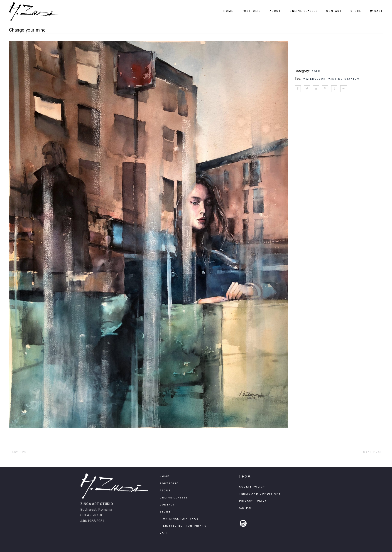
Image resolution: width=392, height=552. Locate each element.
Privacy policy (253, 501)
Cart (164, 533)
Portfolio (169, 483)
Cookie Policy (252, 487)
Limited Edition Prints (184, 526)
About (165, 491)
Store (165, 512)
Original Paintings (181, 519)
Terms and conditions (260, 494)
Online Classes (174, 498)
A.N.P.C (245, 508)
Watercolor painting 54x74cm (331, 79)
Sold (316, 71)
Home (164, 476)
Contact (167, 505)
